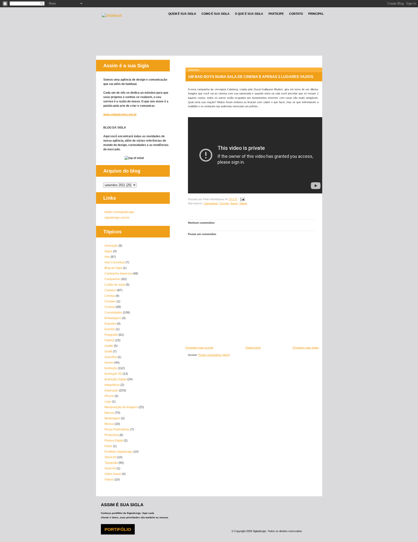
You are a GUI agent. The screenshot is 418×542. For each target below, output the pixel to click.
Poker (108, 446)
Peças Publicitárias (117, 429)
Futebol (109, 340)
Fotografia (111, 334)
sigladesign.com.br (116, 217)
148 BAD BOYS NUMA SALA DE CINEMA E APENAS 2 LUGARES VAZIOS (250, 77)
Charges (110, 301)
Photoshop (111, 435)
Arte (107, 257)
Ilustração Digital (115, 379)
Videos (243, 203)
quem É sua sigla (182, 13)
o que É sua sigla (249, 13)
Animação (111, 245)
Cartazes (110, 290)
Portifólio (117, 529)
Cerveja (224, 203)
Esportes (110, 323)
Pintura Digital (113, 440)
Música (109, 424)
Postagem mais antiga (306, 347)
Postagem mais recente (199, 347)
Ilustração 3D (113, 373)
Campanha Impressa (118, 273)
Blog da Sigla (113, 268)
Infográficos (112, 385)
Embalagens (112, 318)
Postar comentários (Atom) (214, 354)
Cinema (109, 307)
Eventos (109, 329)
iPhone (109, 396)
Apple (108, 251)
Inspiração (111, 390)
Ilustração (110, 368)
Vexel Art (110, 468)
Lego (107, 401)
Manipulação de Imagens (121, 407)
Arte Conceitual (114, 262)
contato (296, 13)
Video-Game (112, 474)
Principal (316, 13)
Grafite (108, 346)
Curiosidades (113, 312)
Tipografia (111, 463)
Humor (234, 203)
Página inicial (253, 347)
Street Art (110, 457)
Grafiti (108, 351)
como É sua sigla (216, 13)
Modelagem (112, 418)
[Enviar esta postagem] (242, 199)
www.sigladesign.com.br (120, 114)
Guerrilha (110, 357)
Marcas (109, 412)
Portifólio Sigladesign (118, 451)
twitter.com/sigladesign (119, 212)
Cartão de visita (114, 284)
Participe (276, 13)
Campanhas (211, 203)
